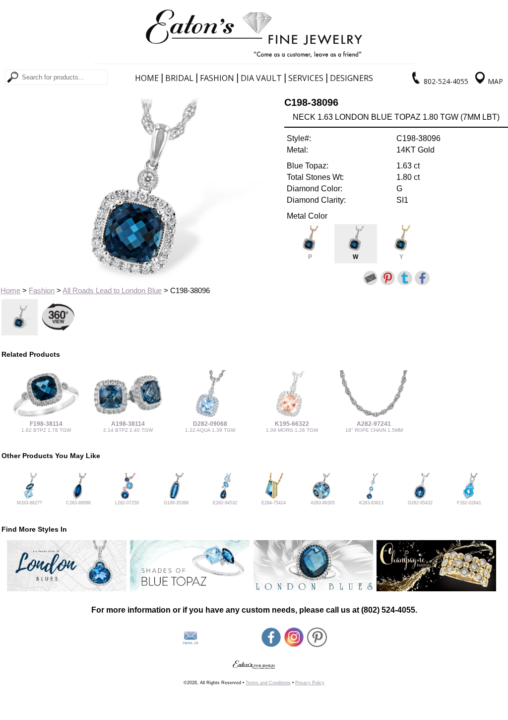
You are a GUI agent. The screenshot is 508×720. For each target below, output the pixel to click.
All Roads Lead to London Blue (112, 290)
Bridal (179, 78)
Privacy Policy (309, 682)
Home (147, 78)
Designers (351, 78)
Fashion (217, 78)
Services (305, 78)
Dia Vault (261, 78)
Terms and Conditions (268, 682)
